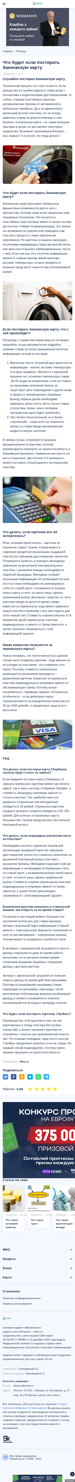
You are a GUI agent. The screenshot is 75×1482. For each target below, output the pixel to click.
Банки (7, 1268)
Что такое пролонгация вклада (64, 1224)
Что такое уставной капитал (12, 1224)
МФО (6, 1249)
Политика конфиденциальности (22, 1298)
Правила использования (17, 1303)
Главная (8, 51)
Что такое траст (37, 1222)
